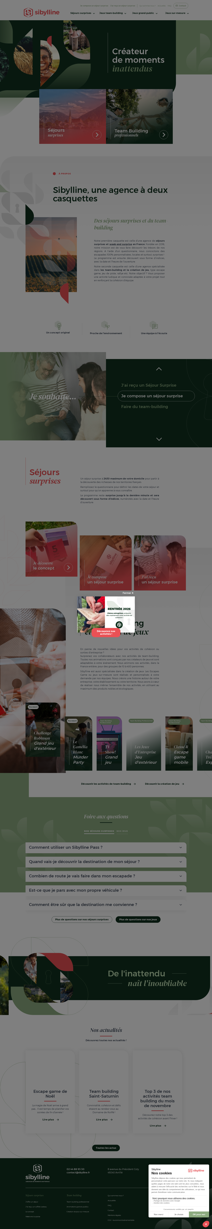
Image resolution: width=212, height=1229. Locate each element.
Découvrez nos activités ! (106, 632)
